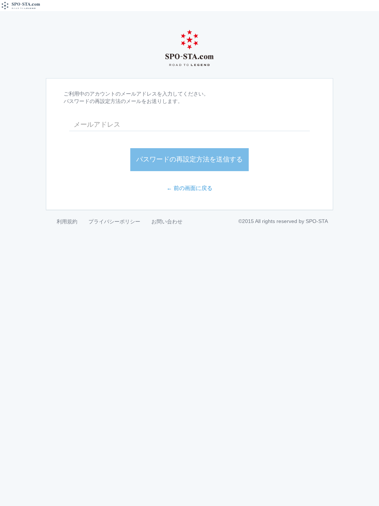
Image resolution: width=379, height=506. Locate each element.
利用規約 (67, 221)
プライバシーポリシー (114, 221)
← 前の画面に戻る (189, 188)
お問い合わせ (166, 221)
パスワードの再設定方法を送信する (189, 159)
